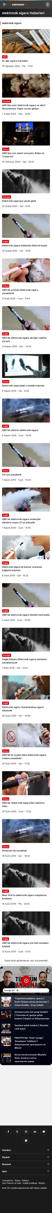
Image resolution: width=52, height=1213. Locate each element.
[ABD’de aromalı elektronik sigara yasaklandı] (26, 280)
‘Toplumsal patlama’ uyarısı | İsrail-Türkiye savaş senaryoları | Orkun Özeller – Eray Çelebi (32, 1001)
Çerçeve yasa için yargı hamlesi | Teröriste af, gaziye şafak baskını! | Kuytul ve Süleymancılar (32, 1015)
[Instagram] (26, 1131)
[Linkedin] (35, 1131)
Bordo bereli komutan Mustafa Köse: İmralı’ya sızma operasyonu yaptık (30, 1058)
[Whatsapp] (26, 1140)
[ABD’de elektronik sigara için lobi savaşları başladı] (26, 933)
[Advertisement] (26, 1095)
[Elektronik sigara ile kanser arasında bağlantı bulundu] (26, 557)
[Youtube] (43, 1131)
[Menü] (5, 4)
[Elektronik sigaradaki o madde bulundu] (26, 374)
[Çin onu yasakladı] (26, 463)
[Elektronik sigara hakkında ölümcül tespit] (26, 234)
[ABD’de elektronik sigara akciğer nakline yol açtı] (26, 328)
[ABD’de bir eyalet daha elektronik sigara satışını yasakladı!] (26, 745)
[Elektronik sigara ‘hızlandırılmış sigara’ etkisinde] (26, 697)
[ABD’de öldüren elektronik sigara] (26, 418)
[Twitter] (17, 1131)
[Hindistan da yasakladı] (26, 839)
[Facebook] (8, 1131)
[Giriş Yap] (47, 4)
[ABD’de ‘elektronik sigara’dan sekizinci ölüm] (26, 793)
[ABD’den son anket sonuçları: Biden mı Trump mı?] (26, 143)
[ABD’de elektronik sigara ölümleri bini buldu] (26, 603)
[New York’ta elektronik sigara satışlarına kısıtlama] (26, 885)
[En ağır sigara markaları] (26, 49)
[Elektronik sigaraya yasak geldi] (26, 189)
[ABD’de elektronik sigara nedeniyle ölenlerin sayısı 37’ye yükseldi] (26, 509)
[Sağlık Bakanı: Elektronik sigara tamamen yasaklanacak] (26, 650)
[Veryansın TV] (18, 4)
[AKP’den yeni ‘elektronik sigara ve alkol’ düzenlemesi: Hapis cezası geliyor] (26, 96)
